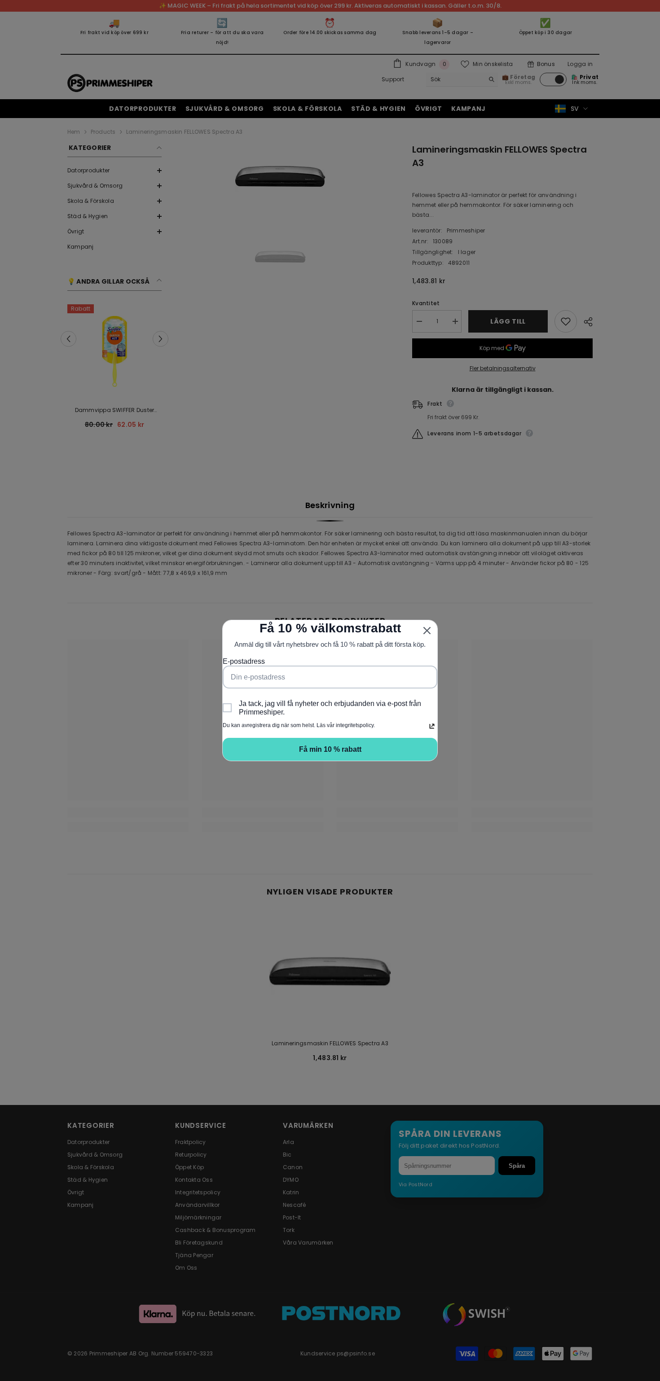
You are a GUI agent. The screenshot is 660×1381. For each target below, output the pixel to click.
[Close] (427, 630)
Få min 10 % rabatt (330, 749)
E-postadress (244, 661)
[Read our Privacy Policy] (432, 726)
